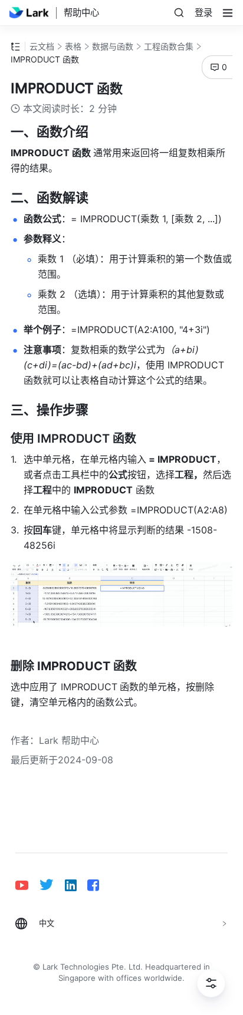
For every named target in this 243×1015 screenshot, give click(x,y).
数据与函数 (112, 46)
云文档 (41, 46)
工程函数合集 (168, 46)
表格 (73, 46)
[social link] (27, 885)
